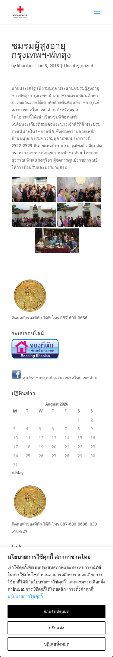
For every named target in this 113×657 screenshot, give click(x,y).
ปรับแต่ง (56, 627)
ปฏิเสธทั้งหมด (56, 644)
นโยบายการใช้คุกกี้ (25, 596)
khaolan (25, 65)
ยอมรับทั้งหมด (56, 611)
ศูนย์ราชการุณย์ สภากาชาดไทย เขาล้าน (59, 378)
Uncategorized (78, 65)
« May (17, 472)
